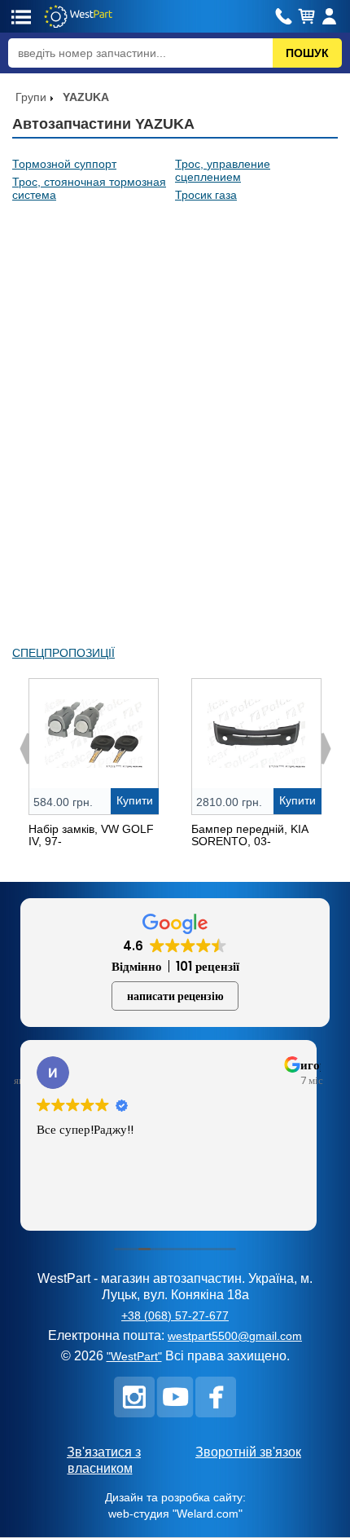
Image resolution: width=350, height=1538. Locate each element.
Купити (134, 800)
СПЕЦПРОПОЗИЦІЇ (63, 652)
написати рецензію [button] (175, 996)
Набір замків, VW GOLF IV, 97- (91, 835)
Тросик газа (206, 194)
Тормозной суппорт (64, 163)
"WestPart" (134, 1356)
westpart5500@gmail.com (235, 1335)
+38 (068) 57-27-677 (175, 1315)
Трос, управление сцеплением (222, 170)
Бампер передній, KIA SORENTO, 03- (249, 835)
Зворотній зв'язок (248, 1452)
